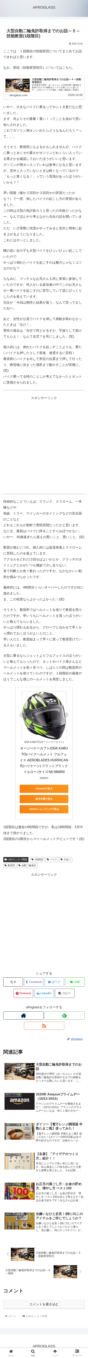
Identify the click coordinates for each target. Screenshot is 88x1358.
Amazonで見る (44, 788)
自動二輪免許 (28, 865)
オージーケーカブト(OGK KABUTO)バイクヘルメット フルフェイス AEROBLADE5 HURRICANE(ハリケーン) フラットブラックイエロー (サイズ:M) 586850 (44, 760)
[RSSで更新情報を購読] (44, 1026)
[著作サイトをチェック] (23, 1015)
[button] (64, 993)
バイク (53, 859)
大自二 (67, 859)
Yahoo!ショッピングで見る (44, 809)
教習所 (11, 865)
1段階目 (39, 859)
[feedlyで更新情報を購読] (64, 1015)
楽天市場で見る (44, 798)
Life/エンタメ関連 (17, 859)
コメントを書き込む (44, 1304)
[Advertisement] (44, 445)
